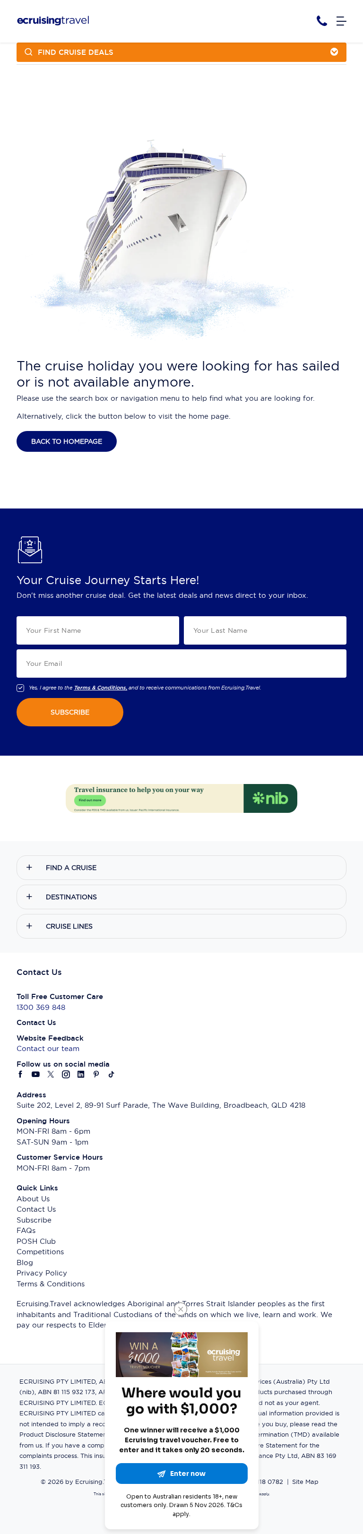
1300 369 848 (41, 1007)
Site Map (305, 1481)
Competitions (40, 1251)
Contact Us (36, 1209)
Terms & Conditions (51, 1283)
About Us (33, 1198)
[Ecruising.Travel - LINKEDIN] (81, 1074)
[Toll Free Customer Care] (322, 21)
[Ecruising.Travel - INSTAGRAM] (66, 1074)
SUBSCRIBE (70, 712)
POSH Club (36, 1241)
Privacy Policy (42, 1272)
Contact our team (48, 1048)
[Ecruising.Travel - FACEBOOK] (20, 1074)
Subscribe (34, 1219)
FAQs (26, 1230)
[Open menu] (341, 21)
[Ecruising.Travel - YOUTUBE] (35, 1074)
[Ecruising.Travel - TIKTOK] (111, 1074)
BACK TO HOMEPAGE (66, 441)
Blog (25, 1262)
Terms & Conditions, (100, 687)
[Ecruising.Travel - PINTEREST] (96, 1074)
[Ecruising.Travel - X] (51, 1074)
